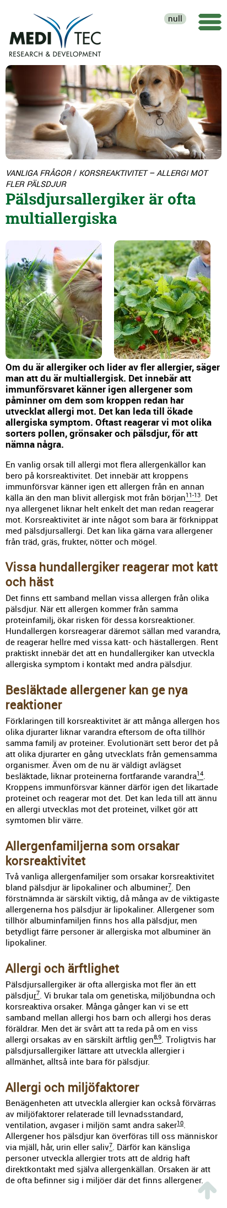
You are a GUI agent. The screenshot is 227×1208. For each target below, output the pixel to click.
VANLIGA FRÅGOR (38, 173)
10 (180, 1123)
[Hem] (56, 33)
